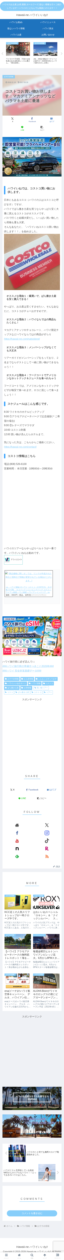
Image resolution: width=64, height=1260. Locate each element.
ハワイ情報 (36, 683)
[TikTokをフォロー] (47, 841)
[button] (41, 128)
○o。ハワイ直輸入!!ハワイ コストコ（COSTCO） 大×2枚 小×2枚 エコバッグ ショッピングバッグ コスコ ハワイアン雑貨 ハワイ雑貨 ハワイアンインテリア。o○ (29, 590)
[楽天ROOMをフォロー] (47, 848)
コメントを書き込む (32, 1213)
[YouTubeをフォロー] (17, 841)
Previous (2, 53)
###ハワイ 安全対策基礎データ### (21, 670)
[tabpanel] (18, 53)
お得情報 (27, 688)
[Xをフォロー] (47, 825)
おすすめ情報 (13, 679)
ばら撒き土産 (13, 688)
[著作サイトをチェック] (17, 825)
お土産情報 (28, 679)
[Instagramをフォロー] (47, 833)
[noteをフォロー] (17, 848)
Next (61, 53)
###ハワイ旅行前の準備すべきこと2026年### (28, 666)
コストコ (49, 683)
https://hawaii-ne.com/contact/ (20, 447)
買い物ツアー (42, 688)
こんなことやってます (47, 679)
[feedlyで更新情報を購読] (17, 856)
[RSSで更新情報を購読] (47, 856)
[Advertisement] (32, 734)
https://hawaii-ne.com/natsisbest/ (22, 339)
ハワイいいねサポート (16, 683)
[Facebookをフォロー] (17, 833)
